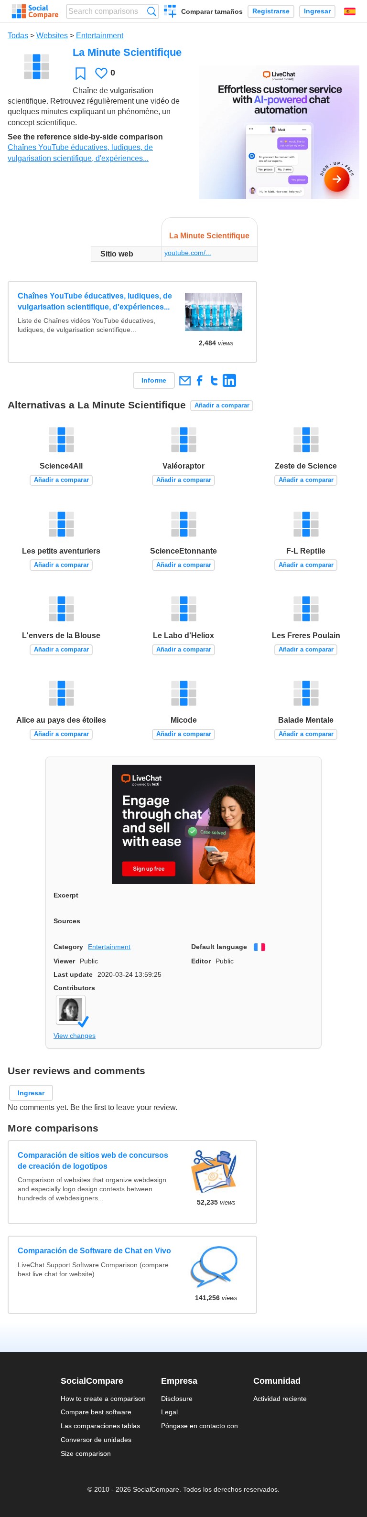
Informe (153, 380)
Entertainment (99, 36)
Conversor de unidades (96, 1439)
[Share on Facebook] (199, 380)
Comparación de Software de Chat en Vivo (94, 1251)
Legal (169, 1412)
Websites (52, 36)
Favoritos (80, 73)
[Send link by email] (184, 380)
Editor (201, 961)
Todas (18, 36)
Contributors (74, 988)
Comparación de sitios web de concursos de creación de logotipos (93, 1160)
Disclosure (177, 1398)
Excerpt (66, 895)
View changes (75, 1035)
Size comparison (86, 1453)
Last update (73, 974)
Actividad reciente (280, 1398)
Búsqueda (151, 11)
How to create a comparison (103, 1398)
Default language (219, 947)
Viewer (64, 961)
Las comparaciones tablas (100, 1426)
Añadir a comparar (221, 405)
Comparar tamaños (212, 11)
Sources (67, 921)
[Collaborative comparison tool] (35, 11)
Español (350, 11)
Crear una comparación (170, 12)
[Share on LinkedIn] (229, 380)
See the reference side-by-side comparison (85, 137)
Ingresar (317, 11)
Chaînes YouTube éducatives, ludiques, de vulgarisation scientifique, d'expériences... (95, 301)
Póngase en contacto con (199, 1426)
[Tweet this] (214, 380)
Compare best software (96, 1412)
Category (68, 947)
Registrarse (271, 11)
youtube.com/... (187, 252)
